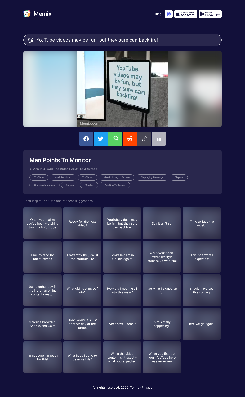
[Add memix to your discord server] (169, 14)
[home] (37, 14)
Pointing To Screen (115, 185)
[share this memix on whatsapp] (115, 139)
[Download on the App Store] (185, 14)
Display (179, 177)
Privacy (147, 387)
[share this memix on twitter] (101, 139)
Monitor (89, 185)
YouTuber (87, 177)
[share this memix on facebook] (86, 139)
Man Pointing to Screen (117, 177)
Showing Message (44, 185)
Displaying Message (152, 177)
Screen (70, 185)
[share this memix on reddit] (130, 139)
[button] (144, 139)
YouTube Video (63, 177)
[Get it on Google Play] (210, 14)
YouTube (39, 177)
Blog (158, 14)
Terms (134, 387)
